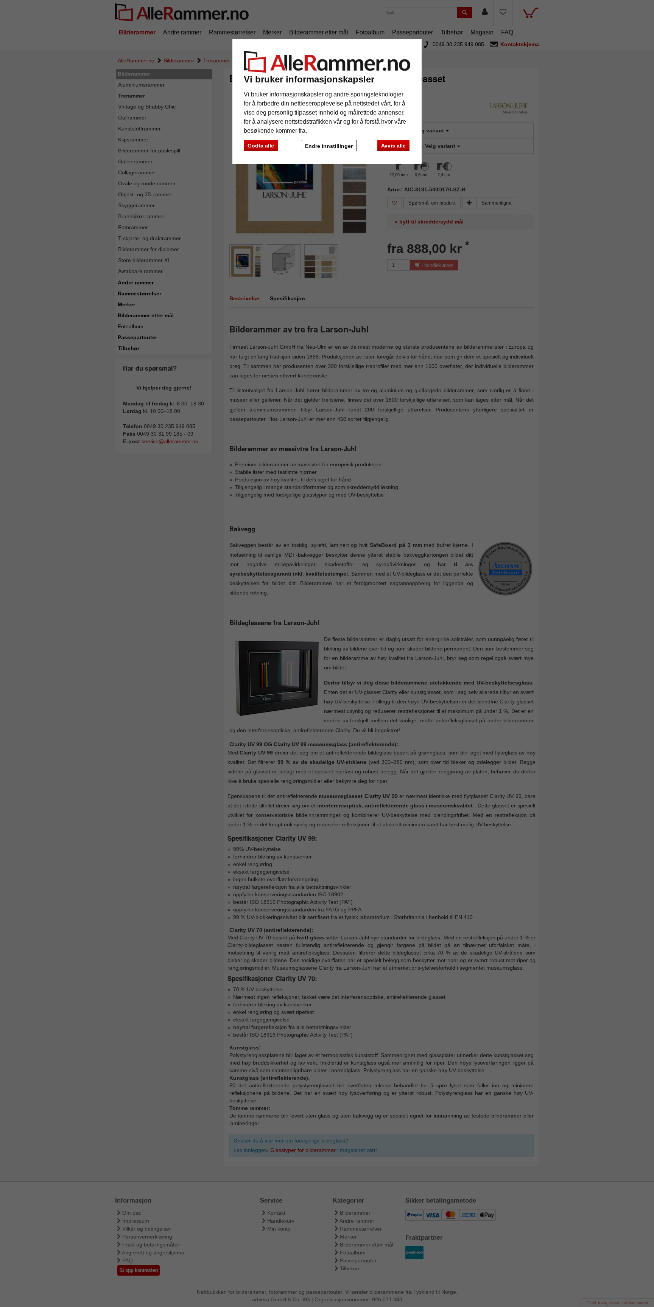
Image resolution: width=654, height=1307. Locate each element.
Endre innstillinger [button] (329, 146)
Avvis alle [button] (393, 146)
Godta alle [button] (261, 146)
